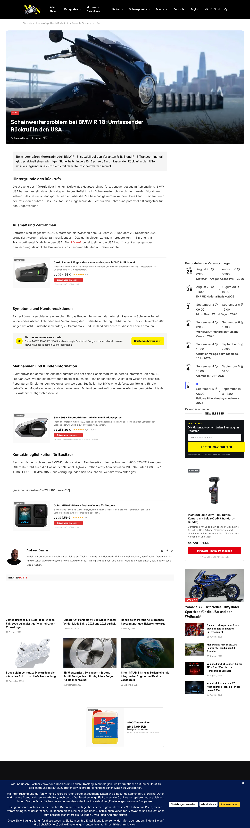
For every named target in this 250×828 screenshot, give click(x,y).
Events (160, 9)
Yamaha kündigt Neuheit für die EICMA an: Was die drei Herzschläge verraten (224, 667)
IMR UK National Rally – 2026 (215, 296)
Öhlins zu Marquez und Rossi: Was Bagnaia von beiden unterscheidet (223, 628)
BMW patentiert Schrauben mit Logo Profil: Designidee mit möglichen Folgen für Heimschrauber (88, 676)
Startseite (27, 23)
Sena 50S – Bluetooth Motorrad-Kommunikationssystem (88, 417)
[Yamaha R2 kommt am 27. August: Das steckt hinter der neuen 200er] (194, 687)
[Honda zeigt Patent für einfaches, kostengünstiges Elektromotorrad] (147, 601)
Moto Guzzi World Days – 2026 (216, 314)
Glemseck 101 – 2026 (210, 375)
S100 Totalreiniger (138, 722)
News (15, 113)
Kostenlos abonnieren (216, 447)
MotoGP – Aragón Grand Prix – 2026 (220, 278)
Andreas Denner (21, 138)
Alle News (53, 9)
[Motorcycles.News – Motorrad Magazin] (32, 9)
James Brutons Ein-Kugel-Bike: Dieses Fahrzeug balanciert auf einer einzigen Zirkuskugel (30, 623)
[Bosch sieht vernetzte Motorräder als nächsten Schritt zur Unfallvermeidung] (32, 653)
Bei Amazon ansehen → (68, 280)
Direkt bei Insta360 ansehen (214, 550)
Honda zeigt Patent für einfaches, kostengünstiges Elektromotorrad (143, 621)
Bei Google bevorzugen (147, 341)
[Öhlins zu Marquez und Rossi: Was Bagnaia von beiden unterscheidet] (194, 629)
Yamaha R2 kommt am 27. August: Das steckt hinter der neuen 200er (223, 687)
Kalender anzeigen (198, 409)
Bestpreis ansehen (137, 729)
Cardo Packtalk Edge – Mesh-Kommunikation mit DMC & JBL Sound (94, 262)
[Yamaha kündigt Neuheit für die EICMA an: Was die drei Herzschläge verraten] (194, 668)
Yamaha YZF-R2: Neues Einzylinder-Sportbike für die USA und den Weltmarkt (213, 611)
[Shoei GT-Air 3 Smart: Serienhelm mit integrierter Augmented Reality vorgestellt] (147, 653)
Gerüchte (191, 600)
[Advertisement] (210, 203)
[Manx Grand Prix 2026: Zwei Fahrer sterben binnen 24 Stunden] (194, 649)
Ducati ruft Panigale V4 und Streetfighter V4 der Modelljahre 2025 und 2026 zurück (89, 621)
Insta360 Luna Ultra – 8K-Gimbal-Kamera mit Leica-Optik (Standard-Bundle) (211, 518)
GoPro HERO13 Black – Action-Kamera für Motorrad (85, 505)
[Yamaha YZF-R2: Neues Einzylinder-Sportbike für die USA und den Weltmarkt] (214, 585)
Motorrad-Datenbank (93, 9)
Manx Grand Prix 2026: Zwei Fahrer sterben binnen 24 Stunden (222, 648)
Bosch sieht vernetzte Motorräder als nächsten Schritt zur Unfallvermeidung (31, 674)
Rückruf (76, 242)
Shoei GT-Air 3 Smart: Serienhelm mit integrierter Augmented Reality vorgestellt (145, 676)
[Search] (225, 9)
